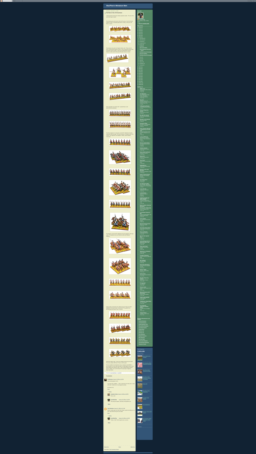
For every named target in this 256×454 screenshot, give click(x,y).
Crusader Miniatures (142, 322)
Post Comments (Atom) (114, 449)
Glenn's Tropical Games (145, 174)
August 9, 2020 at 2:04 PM (123, 394)
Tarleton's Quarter (143, 148)
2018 (140, 68)
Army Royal (142, 160)
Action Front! (142, 273)
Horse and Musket (143, 231)
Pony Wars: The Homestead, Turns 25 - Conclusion (145, 125)
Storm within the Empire (145, 152)
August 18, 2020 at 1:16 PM (124, 399)
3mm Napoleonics (146, 404)
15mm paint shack (144, 246)
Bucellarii (142, 99)
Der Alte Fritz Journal (144, 115)
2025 (140, 29)
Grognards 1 (142, 238)
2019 (140, 67)
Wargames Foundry (142, 344)
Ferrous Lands (143, 287)
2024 (140, 30)
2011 (140, 79)
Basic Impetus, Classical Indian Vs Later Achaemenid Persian (145, 138)
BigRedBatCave (143, 165)
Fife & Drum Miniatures (145, 264)
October (141, 41)
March (141, 61)
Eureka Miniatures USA (143, 324)
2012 (140, 78)
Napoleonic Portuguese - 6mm (145, 171)
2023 (140, 32)
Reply (108, 389)
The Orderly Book (143, 179)
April (141, 60)
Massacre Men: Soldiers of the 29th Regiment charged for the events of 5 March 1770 (145, 208)
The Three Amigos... (143, 302)
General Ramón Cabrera (144, 149)
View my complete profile (144, 23)
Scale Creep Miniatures (143, 340)
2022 (140, 33)
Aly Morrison (110, 379)
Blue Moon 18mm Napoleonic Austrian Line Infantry (147, 378)
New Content (142, 180)
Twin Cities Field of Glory (145, 227)
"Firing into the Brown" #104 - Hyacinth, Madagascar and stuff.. (145, 132)
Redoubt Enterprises (142, 335)
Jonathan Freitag (114, 394)
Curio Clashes (143, 218)
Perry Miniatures (142, 334)
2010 (140, 81)
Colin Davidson (110, 408)
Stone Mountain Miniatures (144, 342)
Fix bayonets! (143, 283)
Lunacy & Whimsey (144, 136)
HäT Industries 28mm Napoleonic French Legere (147, 419)
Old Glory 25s (141, 332)
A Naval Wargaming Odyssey (145, 107)
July (141, 57)
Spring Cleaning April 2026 (145, 166)
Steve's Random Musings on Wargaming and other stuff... (145, 129)
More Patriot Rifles (143, 120)
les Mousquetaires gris (144, 232)
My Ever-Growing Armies (145, 223)
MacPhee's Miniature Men (116, 6)
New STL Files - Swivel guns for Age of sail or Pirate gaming (145, 185)
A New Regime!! (143, 298)
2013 (140, 76)
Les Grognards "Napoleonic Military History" (144, 306)
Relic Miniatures (142, 337)
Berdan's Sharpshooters (144, 157)
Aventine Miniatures (142, 321)
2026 (140, 27)
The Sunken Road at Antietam (145, 274)
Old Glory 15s (141, 330)
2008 (140, 84)
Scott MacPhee (114, 399)
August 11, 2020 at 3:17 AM (119, 408)
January (141, 65)
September (142, 43)
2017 (140, 70)
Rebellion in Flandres (144, 153)
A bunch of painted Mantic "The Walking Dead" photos (145, 215)
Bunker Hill (142, 156)
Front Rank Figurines (143, 327)
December (142, 38)
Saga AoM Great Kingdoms (145, 228)
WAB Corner (142, 88)
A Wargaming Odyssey (144, 106)
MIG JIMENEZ (143, 260)
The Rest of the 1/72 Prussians (146, 55)
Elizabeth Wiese (143, 261)
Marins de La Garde (143, 224)
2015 (140, 73)
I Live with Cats (143, 188)
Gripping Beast (141, 329)
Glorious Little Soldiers (145, 142)
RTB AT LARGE (143, 269)
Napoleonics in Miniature (145, 251)
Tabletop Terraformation (144, 189)
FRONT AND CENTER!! (144, 297)
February (142, 63)
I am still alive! (142, 284)
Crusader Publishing (144, 255)
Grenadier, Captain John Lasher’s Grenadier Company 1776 (145, 201)
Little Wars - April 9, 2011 (144, 313)
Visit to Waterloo (143, 252)
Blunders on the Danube (145, 119)
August (141, 44)
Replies (110, 391)
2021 (140, 35)
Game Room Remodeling (144, 116)
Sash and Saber (142, 339)
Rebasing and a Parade (144, 112)
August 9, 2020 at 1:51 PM (118, 379)
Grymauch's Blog (143, 123)
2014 (140, 75)
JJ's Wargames (143, 93)
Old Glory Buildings (143, 53)
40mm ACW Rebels (143, 47)
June (141, 58)
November (142, 39)
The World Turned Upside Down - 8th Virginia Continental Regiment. (144, 95)
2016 (140, 71)
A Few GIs (142, 46)
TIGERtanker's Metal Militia (145, 301)
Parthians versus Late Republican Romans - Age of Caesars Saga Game (145, 101)
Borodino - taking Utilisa (144, 270)
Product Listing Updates (144, 294)
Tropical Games (143, 312)
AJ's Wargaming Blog (144, 183)
